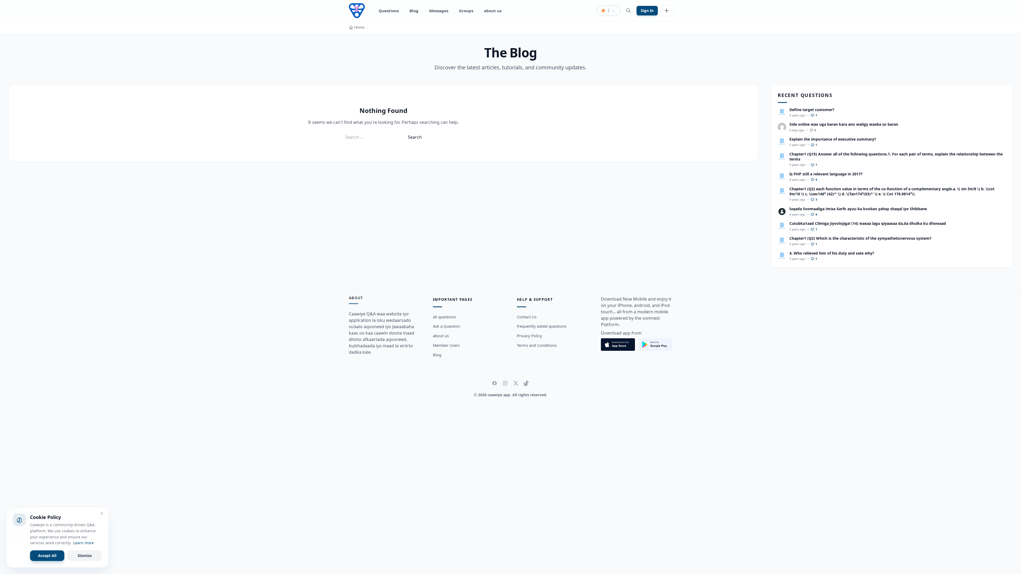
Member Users (446, 345)
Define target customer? (811, 109)
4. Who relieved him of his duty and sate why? (831, 253)
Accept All (47, 555)
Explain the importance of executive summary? (832, 139)
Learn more (83, 542)
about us (492, 10)
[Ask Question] (666, 10)
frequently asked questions (541, 326)
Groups (466, 10)
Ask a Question (446, 326)
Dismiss (85, 555)
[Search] (628, 10)
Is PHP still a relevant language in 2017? (826, 173)
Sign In (647, 10)
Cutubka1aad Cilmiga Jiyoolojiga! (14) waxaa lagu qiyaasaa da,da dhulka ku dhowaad (867, 223)
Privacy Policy (529, 335)
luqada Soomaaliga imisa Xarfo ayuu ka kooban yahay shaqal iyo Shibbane (858, 208)
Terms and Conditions (537, 345)
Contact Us (527, 316)
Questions (389, 10)
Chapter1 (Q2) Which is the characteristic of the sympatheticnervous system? (860, 238)
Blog (414, 10)
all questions (444, 316)
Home (359, 27)
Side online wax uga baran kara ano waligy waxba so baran (843, 124)
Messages (438, 10)
